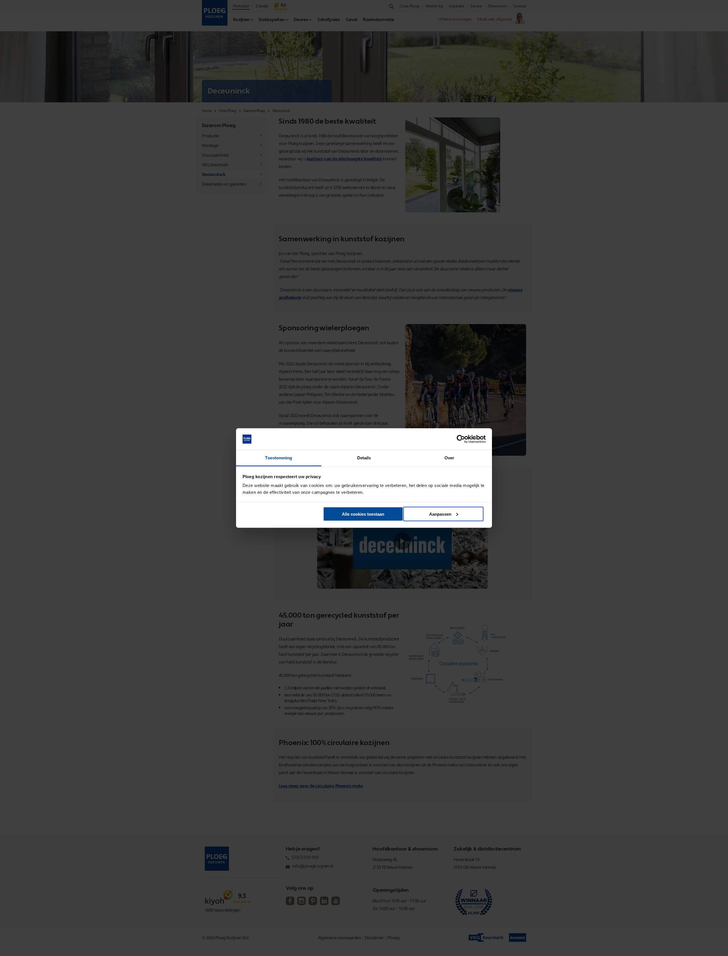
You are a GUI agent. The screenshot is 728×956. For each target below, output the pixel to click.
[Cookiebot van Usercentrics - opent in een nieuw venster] (461, 439)
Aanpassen (440, 513)
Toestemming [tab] (278, 457)
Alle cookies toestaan (363, 513)
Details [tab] (364, 457)
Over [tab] (449, 457)
